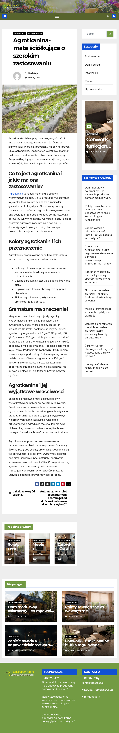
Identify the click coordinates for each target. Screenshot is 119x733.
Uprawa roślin (35, 33)
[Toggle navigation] (57, 16)
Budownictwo (93, 56)
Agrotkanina (16, 193)
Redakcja (33, 73)
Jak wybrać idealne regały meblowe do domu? (96, 368)
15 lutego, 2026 (76, 616)
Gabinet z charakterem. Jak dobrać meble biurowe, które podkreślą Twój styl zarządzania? (99, 330)
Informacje (91, 72)
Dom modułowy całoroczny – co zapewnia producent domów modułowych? (58, 686)
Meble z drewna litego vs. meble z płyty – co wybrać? (98, 312)
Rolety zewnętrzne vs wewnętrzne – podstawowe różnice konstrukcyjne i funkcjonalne (98, 213)
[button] (108, 16)
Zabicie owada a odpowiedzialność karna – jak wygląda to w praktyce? (58, 718)
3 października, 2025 (79, 650)
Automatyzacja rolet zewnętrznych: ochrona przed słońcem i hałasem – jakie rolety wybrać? (53, 498)
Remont (89, 81)
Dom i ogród (19, 33)
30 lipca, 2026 (18, 616)
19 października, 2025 (22, 650)
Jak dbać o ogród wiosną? (24, 493)
